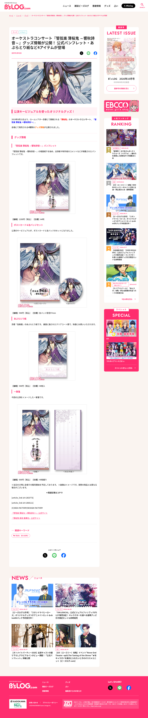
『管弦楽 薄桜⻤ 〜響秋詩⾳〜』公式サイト (30, 513)
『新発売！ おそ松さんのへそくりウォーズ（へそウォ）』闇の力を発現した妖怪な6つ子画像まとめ (124, 154)
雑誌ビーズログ (81, 6)
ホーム (11, 15)
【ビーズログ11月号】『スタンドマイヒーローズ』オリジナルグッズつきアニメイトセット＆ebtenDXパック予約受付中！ (32, 615)
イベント (23, 32)
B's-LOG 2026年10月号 (121, 78)
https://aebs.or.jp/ (96, 706)
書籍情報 (96, 6)
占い (116, 6)
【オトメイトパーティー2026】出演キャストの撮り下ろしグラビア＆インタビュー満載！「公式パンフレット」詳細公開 (32, 655)
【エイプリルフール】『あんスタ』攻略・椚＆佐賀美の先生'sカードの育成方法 (124, 290)
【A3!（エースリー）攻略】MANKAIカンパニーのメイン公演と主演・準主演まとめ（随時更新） (124, 187)
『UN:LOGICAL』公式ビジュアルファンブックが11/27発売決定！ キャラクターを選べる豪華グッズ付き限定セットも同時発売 (76, 615)
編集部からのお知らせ (73, 691)
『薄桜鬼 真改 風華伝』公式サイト (26, 518)
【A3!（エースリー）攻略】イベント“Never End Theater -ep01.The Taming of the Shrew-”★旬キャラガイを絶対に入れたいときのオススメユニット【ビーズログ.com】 (76, 656)
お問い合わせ (33, 702)
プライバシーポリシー (50, 702)
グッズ (107, 6)
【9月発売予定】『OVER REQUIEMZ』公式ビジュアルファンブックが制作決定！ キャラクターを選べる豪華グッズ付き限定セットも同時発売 (124, 255)
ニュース (67, 6)
